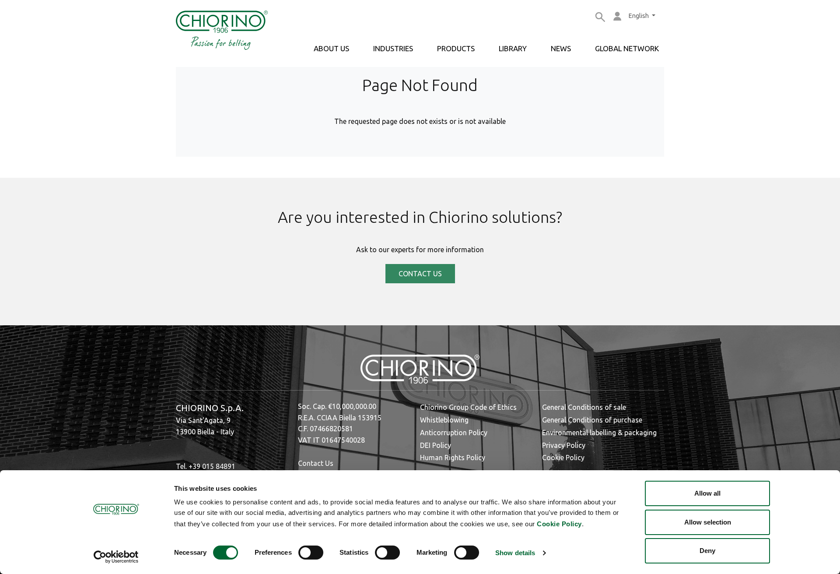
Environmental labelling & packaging (599, 433)
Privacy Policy (563, 445)
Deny (707, 550)
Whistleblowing (444, 420)
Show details (515, 552)
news (561, 48)
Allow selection (707, 522)
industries (393, 48)
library (513, 48)
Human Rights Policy (452, 457)
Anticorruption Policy (453, 433)
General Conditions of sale (584, 407)
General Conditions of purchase (592, 420)
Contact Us (315, 463)
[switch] (310, 553)
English (639, 15)
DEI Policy (435, 445)
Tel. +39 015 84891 (205, 466)
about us (331, 48)
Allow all (707, 493)
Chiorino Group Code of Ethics (468, 407)
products (456, 48)
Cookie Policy (559, 524)
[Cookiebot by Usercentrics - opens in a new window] (116, 556)
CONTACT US (420, 274)
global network (627, 48)
